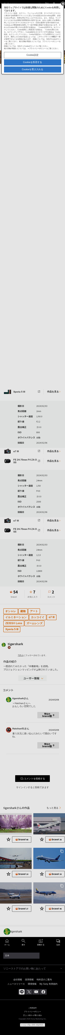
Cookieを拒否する (32, 62)
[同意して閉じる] (62, 3)
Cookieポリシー (30, 46)
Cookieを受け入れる (32, 69)
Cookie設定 (32, 55)
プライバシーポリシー (37, 48)
